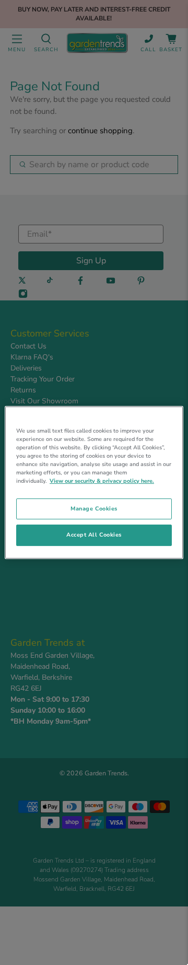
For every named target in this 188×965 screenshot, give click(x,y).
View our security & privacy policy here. (102, 481)
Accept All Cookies (94, 535)
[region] (94, 483)
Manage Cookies (93, 509)
